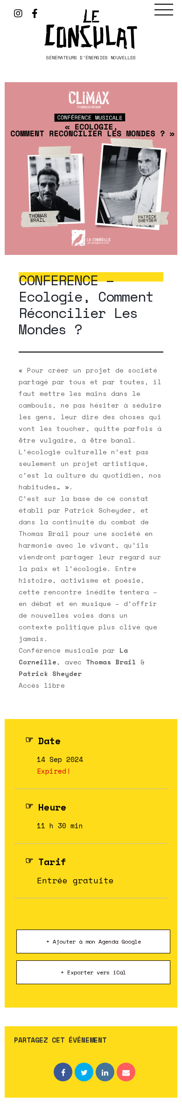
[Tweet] (84, 1072)
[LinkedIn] (105, 1072)
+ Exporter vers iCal (93, 972)
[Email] (126, 1072)
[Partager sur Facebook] (63, 1072)
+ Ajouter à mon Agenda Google (93, 941)
